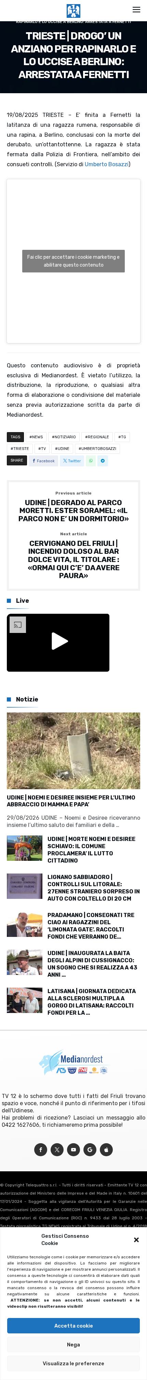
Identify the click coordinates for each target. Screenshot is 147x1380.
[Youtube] (73, 1150)
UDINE (63, 449)
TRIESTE (21, 449)
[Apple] (106, 1150)
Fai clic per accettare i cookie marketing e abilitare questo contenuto (73, 261)
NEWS (37, 437)
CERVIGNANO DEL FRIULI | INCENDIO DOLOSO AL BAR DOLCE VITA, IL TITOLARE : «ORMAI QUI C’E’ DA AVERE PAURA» (74, 556)
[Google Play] (89, 1150)
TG (123, 437)
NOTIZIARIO (65, 437)
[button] (136, 1239)
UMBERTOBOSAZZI (98, 449)
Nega (73, 1345)
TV (43, 449)
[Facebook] (40, 1150)
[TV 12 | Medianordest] (73, 4)
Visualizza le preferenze (73, 1363)
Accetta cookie (73, 1326)
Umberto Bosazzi (107, 164)
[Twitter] (57, 1150)
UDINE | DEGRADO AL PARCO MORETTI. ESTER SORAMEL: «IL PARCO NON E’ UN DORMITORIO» (73, 507)
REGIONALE (98, 437)
